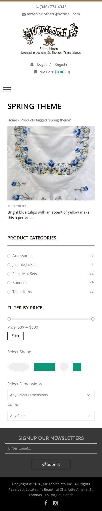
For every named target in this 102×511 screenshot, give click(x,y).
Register (61, 64)
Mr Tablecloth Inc (58, 484)
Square (77, 367)
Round (64, 367)
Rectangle (44, 367)
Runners (19, 282)
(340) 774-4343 (53, 6)
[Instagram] (55, 503)
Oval (18, 367)
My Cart (54, 71)
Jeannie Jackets (24, 264)
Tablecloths (22, 291)
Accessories (22, 255)
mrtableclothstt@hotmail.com (53, 13)
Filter (15, 336)
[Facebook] (46, 503)
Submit (53, 464)
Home (12, 120)
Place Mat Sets (24, 273)
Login (42, 64)
